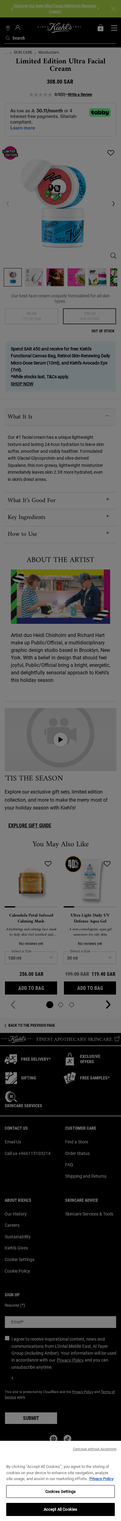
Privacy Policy (101, 1478)
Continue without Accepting (94, 1449)
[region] (60, 1481)
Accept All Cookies (60, 1509)
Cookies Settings (60, 1491)
